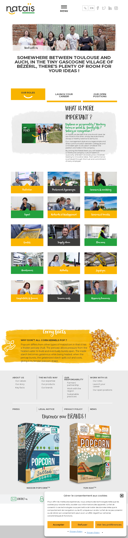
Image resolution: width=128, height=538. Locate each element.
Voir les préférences (109, 524)
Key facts (20, 387)
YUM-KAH (89, 488)
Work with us (98, 377)
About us (18, 377)
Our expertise (48, 381)
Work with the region (74, 389)
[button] (121, 495)
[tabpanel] (64, 208)
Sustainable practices (73, 395)
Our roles (97, 381)
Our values (20, 381)
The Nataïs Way (48, 377)
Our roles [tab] (28, 92)
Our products (48, 384)
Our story (20, 384)
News (93, 409)
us (22, 499)
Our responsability (73, 378)
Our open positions (102, 390)
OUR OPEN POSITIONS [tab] (100, 95)
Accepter (58, 524)
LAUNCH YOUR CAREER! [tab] (64, 95)
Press (16, 409)
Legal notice (46, 409)
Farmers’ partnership (73, 384)
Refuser (82, 524)
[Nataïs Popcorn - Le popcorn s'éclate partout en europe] (20, 13)
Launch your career (99, 385)
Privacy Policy (76, 531)
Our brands (46, 387)
